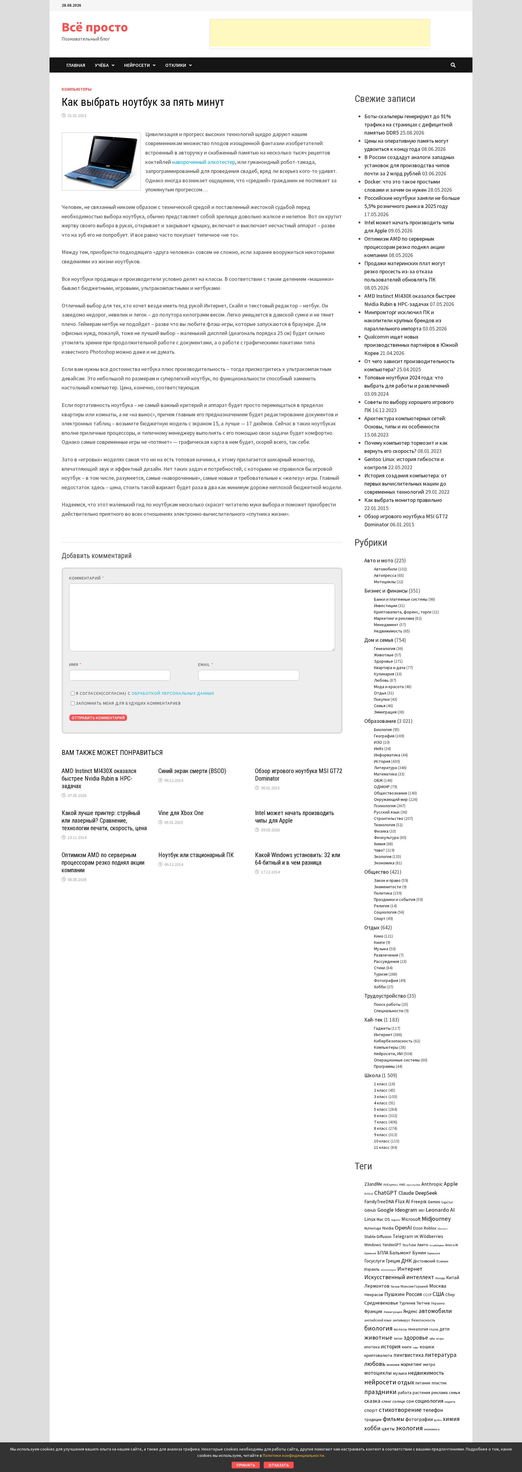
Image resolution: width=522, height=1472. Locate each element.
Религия (381, 905)
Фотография (386, 980)
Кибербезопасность (393, 1041)
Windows (372, 1244)
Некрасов (373, 1294)
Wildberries (431, 1236)
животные (378, 1337)
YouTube (409, 1245)
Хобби (380, 986)
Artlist (368, 1193)
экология (409, 1428)
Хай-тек (373, 1019)
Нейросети (137, 65)
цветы (388, 1428)
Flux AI (402, 1201)
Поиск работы (387, 1004)
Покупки (382, 699)
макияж (393, 1364)
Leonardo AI (440, 1209)
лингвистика (408, 1355)
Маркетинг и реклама (394, 618)
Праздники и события (394, 899)
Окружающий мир (391, 799)
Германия (433, 1253)
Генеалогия (384, 648)
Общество (376, 871)
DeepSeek (426, 1192)
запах (398, 1338)
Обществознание (390, 793)
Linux (369, 1219)
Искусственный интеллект (399, 1277)
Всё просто (95, 26)
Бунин (419, 1252)
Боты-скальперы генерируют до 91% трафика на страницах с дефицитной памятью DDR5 (408, 124)
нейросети (380, 1382)
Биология (383, 729)
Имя (75, 664)
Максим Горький (414, 1286)
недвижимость (426, 1372)
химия (451, 1418)
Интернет (383, 1034)
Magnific (395, 1219)
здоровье (416, 1337)
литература (440, 1354)
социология (429, 1400)
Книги (379, 942)
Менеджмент (386, 624)
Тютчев (423, 1303)
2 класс (381, 1090)
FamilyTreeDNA (379, 1201)
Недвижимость (388, 631)
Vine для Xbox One (181, 813)
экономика (432, 1429)
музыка (400, 1373)
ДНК (406, 1260)
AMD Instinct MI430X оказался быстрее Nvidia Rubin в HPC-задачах (99, 778)
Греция (393, 1261)
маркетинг (411, 1364)
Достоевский (424, 1261)
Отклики (175, 65)
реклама (439, 1392)
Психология (385, 805)
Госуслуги (374, 1261)
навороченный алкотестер (203, 161)
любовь (374, 1364)
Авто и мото (378, 560)
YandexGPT (391, 1244)
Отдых (380, 693)
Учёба (102, 65)
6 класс (381, 1115)
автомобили (435, 1310)
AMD (402, 1184)
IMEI (421, 1210)
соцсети (450, 1401)
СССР (427, 1295)
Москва (437, 1286)
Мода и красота (389, 686)
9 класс (381, 1134)
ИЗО (378, 742)
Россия (414, 1294)
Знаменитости (387, 886)
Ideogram (406, 1209)
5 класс (381, 1109)
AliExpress (390, 1184)
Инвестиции (385, 605)
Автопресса (385, 575)
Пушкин (394, 1294)
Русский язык (387, 812)
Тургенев (407, 1303)
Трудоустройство (385, 995)
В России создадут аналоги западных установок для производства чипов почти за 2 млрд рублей (409, 165)
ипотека (372, 1347)
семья (454, 1392)
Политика (383, 893)
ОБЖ (378, 780)
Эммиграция (385, 712)
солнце (398, 1401)
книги (406, 1347)
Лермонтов (376, 1286)
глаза (433, 1329)
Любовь (381, 680)
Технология (384, 824)
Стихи (379, 967)
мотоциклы (378, 1373)
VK (416, 1236)
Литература (385, 767)
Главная (75, 65)
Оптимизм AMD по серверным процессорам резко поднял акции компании (103, 862)
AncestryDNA (413, 1184)
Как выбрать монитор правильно (403, 499)
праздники (380, 1392)
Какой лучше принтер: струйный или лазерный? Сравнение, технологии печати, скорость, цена (104, 820)
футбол (438, 1420)
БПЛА (382, 1253)
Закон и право (387, 880)
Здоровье (383, 661)
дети (445, 1329)
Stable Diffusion (378, 1236)
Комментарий (86, 578)
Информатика (387, 755)
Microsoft (410, 1219)
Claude (406, 1192)
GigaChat (447, 1202)
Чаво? (379, 850)
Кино (378, 936)
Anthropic (432, 1184)
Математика (385, 774)
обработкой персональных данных (173, 693)
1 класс (381, 1084)
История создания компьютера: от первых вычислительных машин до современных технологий (405, 483)
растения (421, 1392)
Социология (385, 912)
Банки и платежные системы (400, 599)
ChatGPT (385, 1192)
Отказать (279, 1465)
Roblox (430, 1228)
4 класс (381, 1103)
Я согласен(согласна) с (145, 693)
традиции (373, 1419)
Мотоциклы (385, 581)
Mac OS (383, 1219)
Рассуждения (386, 961)
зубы (432, 1338)
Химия (379, 843)
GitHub (370, 1210)
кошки (427, 1347)
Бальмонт (400, 1252)
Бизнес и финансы (386, 590)
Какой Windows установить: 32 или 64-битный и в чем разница (297, 858)
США (438, 1294)
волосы (400, 1329)
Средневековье (381, 1303)
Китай (452, 1277)
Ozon (418, 1228)
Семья (379, 705)
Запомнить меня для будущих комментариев (128, 703)
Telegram (403, 1236)
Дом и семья (378, 639)
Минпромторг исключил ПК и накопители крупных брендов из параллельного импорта (402, 320)
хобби (372, 1428)
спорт (371, 1410)
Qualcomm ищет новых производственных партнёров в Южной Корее (411, 344)
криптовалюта (378, 1355)
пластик (439, 1383)
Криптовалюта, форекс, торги (402, 612)
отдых (406, 1382)
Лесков (395, 1286)
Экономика (384, 863)
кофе (415, 1347)
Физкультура (386, 837)
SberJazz (442, 1228)
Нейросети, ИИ (388, 1053)
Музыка (381, 948)
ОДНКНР (382, 786)
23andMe (373, 1184)
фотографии (419, 1419)
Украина (438, 1303)
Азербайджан (437, 1245)
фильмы (393, 1418)
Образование (380, 720)
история (391, 1346)
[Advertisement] (320, 33)
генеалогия (418, 1329)
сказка (372, 1400)
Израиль (372, 1269)
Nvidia (388, 1228)
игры (440, 1338)
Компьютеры (77, 89)
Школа (372, 1075)
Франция (373, 1311)
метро (429, 1364)
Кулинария (384, 674)
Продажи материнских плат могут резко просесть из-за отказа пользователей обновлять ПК (404, 271)
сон (410, 1401)
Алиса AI (451, 1245)
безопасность (423, 1320)
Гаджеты (382, 1028)
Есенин (442, 1261)
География (384, 736)
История (382, 761)
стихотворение (400, 1410)
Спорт (379, 918)
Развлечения (386, 955)
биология (378, 1328)
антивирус (401, 1320)
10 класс (382, 1141)
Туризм (381, 974)
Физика (381, 831)
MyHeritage (372, 1228)
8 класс (381, 1128)
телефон (433, 1410)
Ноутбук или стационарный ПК (196, 855)
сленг (386, 1401)
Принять (246, 1465)
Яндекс (410, 1311)
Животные (384, 655)
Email (206, 664)
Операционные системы (397, 1060)
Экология (383, 856)
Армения (370, 1253)
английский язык (378, 1320)
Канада (440, 1278)
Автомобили (385, 569)
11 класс (382, 1147)
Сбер (450, 1294)
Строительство (388, 818)
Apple (451, 1183)
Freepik (419, 1201)
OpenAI (403, 1227)
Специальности (388, 1010)
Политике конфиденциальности (293, 1455)
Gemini (434, 1201)
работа (404, 1392)
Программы (384, 1066)
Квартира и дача (389, 667)
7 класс (381, 1122)
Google (385, 1210)
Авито (422, 1244)
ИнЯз (378, 748)
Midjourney (436, 1219)
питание (422, 1383)
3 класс (381, 1096)
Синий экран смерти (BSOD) (192, 771)
